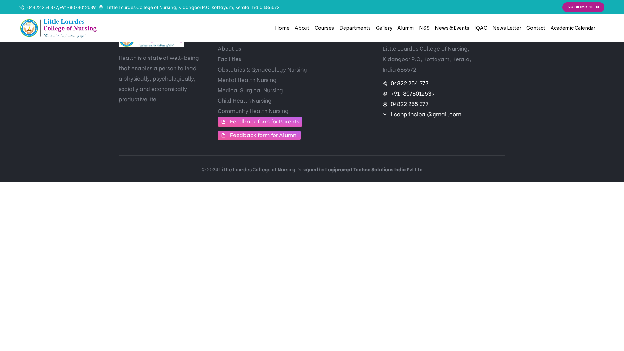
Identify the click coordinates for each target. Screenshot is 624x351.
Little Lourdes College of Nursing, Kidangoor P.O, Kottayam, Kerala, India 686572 (193, 7)
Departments (355, 28)
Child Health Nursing (245, 100)
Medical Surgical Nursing (250, 90)
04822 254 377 (42, 7)
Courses (324, 28)
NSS (424, 28)
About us (229, 48)
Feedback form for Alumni (264, 135)
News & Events (452, 28)
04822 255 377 (410, 103)
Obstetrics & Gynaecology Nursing (262, 69)
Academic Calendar (573, 28)
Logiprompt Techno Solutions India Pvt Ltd (373, 169)
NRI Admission (583, 7)
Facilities (229, 59)
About (302, 28)
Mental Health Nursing (247, 79)
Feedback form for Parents (264, 121)
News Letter (506, 28)
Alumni (405, 28)
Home (282, 28)
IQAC (480, 28)
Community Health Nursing (253, 111)
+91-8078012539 (77, 7)
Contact (535, 28)
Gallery (384, 28)
